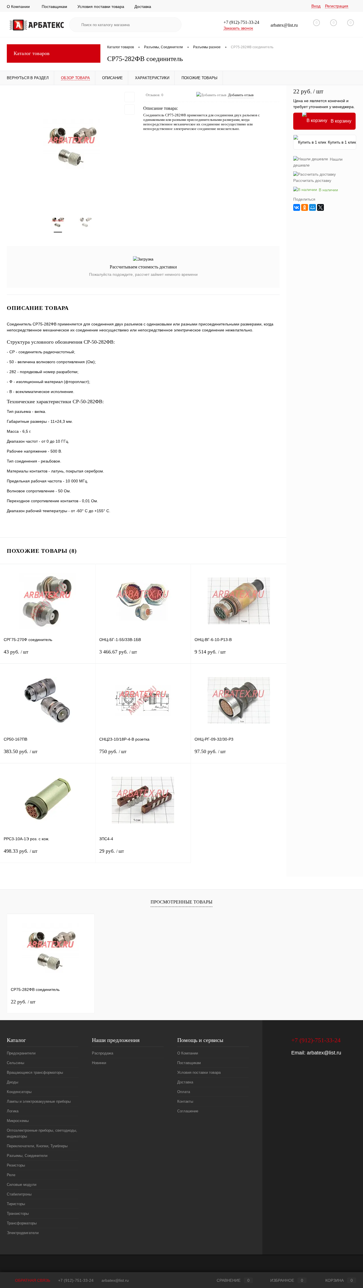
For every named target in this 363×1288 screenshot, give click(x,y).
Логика (12, 1111)
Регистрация (336, 6)
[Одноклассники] (304, 207)
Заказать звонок (238, 28)
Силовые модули (21, 1184)
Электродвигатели (23, 1233)
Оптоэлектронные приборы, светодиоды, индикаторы (42, 1133)
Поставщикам (54, 6)
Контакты (185, 1101)
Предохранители (21, 1053)
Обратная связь (32, 1280)
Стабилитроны (19, 1194)
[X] (320, 207)
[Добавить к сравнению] (129, 109)
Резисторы (16, 1165)
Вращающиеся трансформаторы (35, 1072)
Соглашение (187, 1111)
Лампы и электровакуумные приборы (39, 1101)
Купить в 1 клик (342, 142)
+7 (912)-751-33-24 (76, 1280)
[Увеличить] (71, 147)
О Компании (18, 6)
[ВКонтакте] (296, 207)
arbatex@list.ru (324, 1053)
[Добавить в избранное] (129, 97)
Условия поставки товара (100, 6)
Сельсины (15, 1063)
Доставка (142, 6)
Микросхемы (18, 1121)
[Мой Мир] (312, 207)
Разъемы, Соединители (27, 1155)
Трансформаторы (22, 1223)
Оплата (183, 1092)
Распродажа (102, 1053)
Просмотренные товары (181, 902)
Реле (11, 1175)
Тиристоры (16, 1204)
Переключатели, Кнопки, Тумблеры (37, 1146)
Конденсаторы (19, 1092)
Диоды (12, 1082)
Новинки (99, 1063)
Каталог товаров (32, 53)
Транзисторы (18, 1213)
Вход (315, 6)
